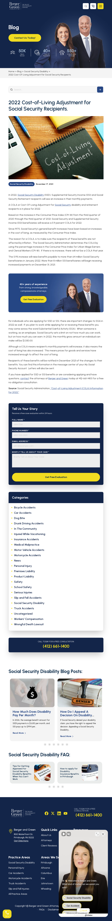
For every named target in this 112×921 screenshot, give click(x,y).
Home (11, 71)
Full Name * (18, 420)
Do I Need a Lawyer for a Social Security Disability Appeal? (79, 715)
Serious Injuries (23, 592)
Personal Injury (23, 565)
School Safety (23, 587)
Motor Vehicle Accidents (29, 550)
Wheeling (46, 888)
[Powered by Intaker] (89, 915)
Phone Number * (20, 431)
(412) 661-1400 (56, 646)
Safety (18, 581)
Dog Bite (19, 518)
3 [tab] (54, 744)
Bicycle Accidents (25, 507)
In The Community (25, 528)
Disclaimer (53, 909)
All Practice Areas (17, 893)
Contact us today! (24, 37)
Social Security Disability (36, 71)
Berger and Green (58, 378)
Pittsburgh (46, 862)
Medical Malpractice (26, 544)
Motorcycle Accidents (27, 555)
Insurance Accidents (26, 539)
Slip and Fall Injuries (18, 888)
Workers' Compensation (28, 619)
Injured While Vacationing (29, 534)
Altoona (45, 867)
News (17, 560)
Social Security (63, 204)
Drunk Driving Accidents (29, 523)
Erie (43, 878)
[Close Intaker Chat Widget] (103, 834)
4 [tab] (58, 744)
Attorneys (46, 840)
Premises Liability (24, 571)
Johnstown (47, 883)
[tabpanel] (32, 709)
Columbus (46, 873)
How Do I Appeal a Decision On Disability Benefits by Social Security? (29, 717)
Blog (19, 71)
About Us (46, 835)
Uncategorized (23, 613)
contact (24, 378)
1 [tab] (45, 744)
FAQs (42, 909)
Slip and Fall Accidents (28, 597)
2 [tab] (49, 744)
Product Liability (24, 576)
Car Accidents (22, 512)
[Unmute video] (63, 834)
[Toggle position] (97, 834)
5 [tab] (62, 744)
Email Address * (20, 441)
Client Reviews (49, 845)
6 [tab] (67, 744)
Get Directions (21, 840)
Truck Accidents (24, 608)
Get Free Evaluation (33, 299)
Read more (18, 736)
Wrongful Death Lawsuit (29, 624)
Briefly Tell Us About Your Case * (30, 452)
